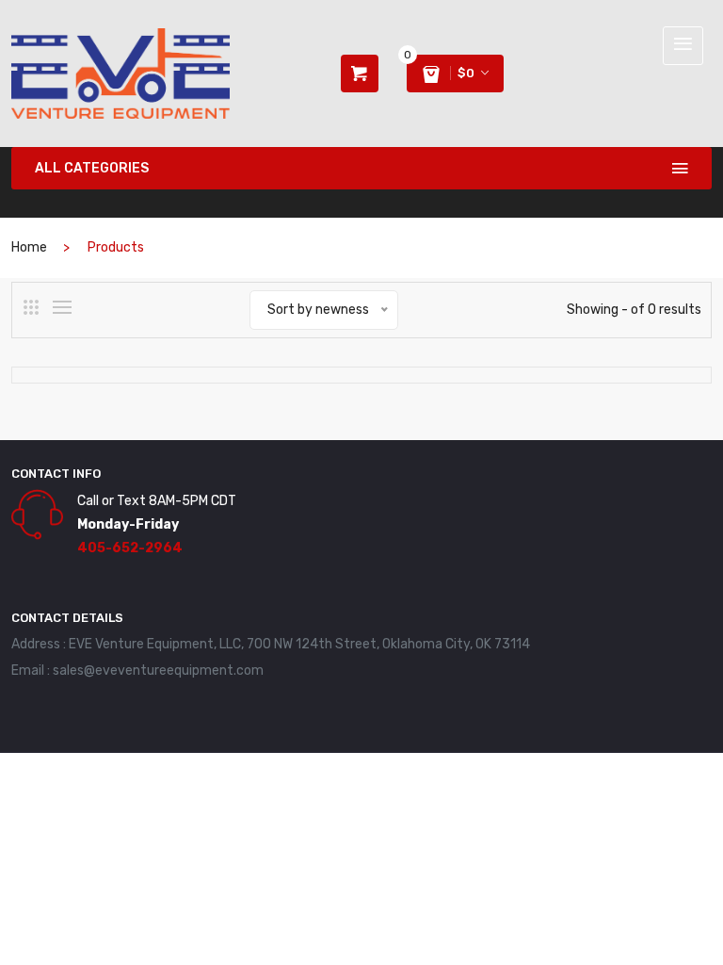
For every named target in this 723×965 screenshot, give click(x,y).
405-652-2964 (130, 548)
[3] (31, 307)
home (29, 247)
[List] (62, 307)
